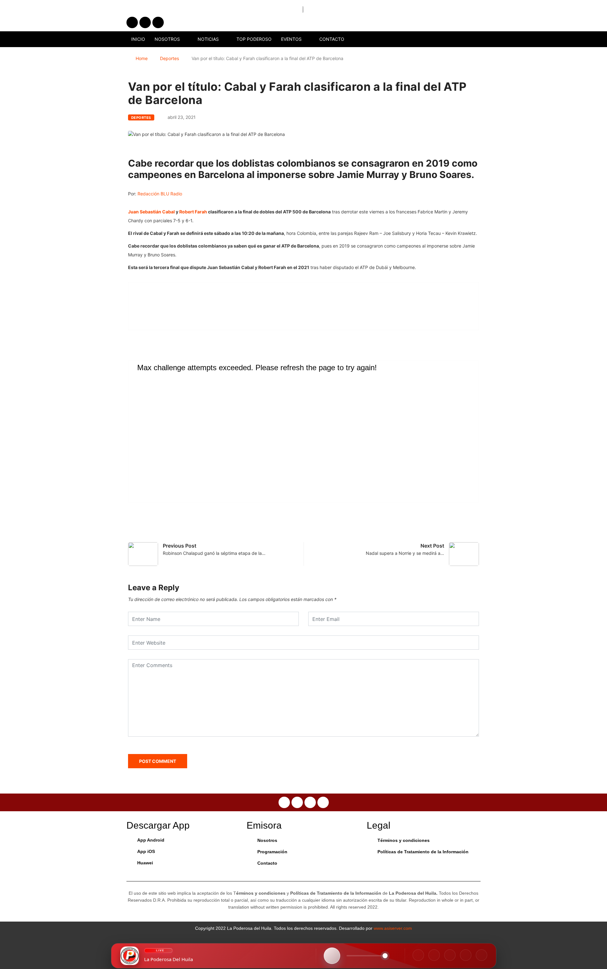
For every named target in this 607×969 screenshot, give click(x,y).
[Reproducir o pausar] (332, 956)
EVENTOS (291, 39)
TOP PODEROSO (254, 39)
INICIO (138, 39)
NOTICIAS (208, 39)
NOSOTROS (167, 39)
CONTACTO (331, 39)
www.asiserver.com (393, 928)
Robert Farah (193, 211)
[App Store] (465, 955)
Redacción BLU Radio (160, 193)
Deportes (169, 58)
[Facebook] (418, 955)
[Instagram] (434, 955)
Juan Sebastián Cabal (152, 211)
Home (142, 58)
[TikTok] (450, 955)
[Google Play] (481, 955)
